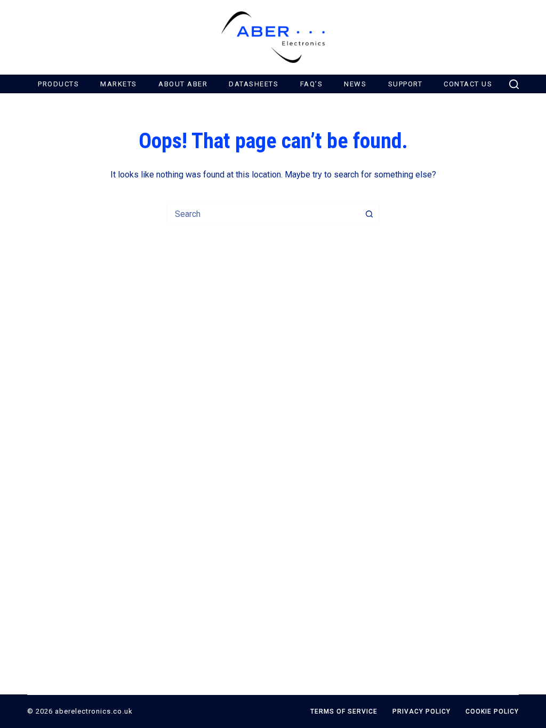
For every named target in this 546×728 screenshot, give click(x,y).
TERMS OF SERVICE (344, 711)
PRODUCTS (58, 84)
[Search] (514, 84)
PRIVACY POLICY (421, 711)
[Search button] (369, 214)
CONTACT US (468, 84)
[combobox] (263, 213)
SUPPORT (405, 84)
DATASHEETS (253, 84)
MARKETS (118, 84)
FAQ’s (311, 84)
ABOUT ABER (182, 84)
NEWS (355, 84)
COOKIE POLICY (492, 711)
